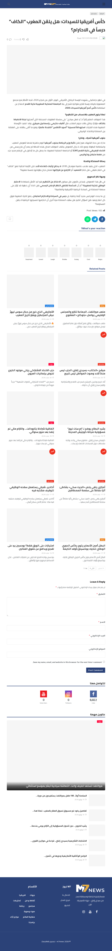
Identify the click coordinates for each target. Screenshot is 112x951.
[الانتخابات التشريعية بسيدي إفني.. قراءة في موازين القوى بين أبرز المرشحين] (97, 845)
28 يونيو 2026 (79, 844)
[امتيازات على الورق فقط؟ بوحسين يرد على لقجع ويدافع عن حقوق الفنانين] (30, 525)
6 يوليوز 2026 (80, 829)
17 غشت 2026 (98, 494)
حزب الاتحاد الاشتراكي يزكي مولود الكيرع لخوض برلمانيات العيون (31, 372)
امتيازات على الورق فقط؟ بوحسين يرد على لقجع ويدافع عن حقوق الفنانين (31, 547)
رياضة (102, 306)
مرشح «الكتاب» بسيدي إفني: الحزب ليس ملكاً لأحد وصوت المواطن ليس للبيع (82, 372)
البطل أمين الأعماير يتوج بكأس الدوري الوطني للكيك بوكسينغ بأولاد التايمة (83, 547)
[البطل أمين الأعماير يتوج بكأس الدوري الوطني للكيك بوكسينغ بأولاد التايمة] (81, 525)
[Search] (9, 4)
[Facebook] (96, 911)
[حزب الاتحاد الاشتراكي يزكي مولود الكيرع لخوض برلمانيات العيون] (30, 350)
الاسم (101, 622)
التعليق (100, 594)
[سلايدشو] (104, 335)
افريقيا (102, 13)
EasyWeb (45, 941)
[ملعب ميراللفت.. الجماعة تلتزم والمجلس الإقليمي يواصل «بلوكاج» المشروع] (81, 291)
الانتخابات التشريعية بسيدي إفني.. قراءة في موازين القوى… (58, 841)
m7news (60, 941)
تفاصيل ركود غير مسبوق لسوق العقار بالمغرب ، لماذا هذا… (59, 811)
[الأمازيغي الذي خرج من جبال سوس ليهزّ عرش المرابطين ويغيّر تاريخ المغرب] (30, 291)
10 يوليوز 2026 (79, 814)
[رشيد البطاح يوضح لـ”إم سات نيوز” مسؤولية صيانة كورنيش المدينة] (81, 408)
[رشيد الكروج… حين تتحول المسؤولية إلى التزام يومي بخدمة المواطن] (97, 830)
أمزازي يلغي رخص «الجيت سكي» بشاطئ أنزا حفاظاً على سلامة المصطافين (82, 489)
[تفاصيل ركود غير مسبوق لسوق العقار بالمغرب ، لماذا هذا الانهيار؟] (97, 815)
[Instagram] (83, 911)
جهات (51, 364)
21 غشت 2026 (98, 319)
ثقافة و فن (49, 306)
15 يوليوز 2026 (79, 799)
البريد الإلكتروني (97, 635)
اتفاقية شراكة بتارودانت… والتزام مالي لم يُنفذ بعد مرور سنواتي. (31, 430)
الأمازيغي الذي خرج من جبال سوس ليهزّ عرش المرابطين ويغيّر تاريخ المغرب (32, 313)
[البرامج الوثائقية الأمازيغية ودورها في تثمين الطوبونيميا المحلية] (97, 860)
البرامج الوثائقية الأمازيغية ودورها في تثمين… (65, 856)
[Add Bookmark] (10, 218)
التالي (92, 568)
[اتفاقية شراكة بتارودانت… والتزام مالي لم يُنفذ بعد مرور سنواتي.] (30, 408)
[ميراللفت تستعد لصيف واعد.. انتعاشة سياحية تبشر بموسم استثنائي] (56, 755)
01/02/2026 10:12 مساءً (87, 38)
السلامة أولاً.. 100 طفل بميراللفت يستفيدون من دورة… (61, 796)
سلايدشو (94, 13)
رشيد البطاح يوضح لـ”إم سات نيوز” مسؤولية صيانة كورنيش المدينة (86, 430)
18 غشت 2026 (98, 436)
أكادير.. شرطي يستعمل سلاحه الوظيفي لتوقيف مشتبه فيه (31, 489)
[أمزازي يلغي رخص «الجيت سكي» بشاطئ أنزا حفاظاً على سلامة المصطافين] (81, 467)
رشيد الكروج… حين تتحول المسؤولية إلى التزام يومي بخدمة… (58, 826)
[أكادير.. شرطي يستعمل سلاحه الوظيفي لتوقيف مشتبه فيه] (30, 467)
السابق (100, 568)
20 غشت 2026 (98, 377)
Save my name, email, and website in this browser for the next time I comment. (67, 662)
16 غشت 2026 (47, 553)
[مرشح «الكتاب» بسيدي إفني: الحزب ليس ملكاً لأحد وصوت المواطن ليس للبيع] (81, 350)
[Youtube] (90, 911)
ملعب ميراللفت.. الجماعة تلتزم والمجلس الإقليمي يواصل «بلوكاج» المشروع (83, 313)
